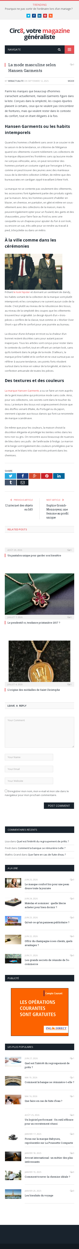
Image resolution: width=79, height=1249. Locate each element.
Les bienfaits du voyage (39, 1195)
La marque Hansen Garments (22, 390)
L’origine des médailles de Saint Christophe (33, 689)
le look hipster (21, 292)
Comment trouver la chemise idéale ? (47, 1176)
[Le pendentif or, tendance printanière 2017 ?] (39, 596)
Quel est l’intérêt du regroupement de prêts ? (43, 841)
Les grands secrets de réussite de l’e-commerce (47, 962)
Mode (71, 80)
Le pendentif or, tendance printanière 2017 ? (33, 622)
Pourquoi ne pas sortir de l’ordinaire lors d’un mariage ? (38, 9)
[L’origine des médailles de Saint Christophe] (39, 663)
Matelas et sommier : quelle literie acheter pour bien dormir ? (45, 905)
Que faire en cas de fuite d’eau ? (47, 854)
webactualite (16, 80)
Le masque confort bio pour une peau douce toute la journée (47, 886)
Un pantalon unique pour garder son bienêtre (34, 555)
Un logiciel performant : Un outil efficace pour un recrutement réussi (49, 1121)
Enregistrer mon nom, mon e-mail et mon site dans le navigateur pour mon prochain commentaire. (37, 793)
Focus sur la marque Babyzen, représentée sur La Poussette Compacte (49, 1141)
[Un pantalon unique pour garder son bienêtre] (39, 547)
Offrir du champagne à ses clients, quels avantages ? (48, 943)
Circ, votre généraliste (39, 33)
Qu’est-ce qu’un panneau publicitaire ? (47, 922)
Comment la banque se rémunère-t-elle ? (41, 848)
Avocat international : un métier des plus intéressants (49, 1159)
